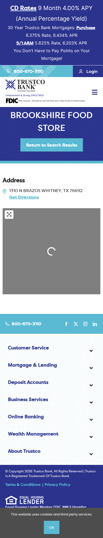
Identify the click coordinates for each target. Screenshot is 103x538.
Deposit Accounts (28, 382)
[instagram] (85, 324)
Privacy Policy (57, 484)
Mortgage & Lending (32, 365)
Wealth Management (33, 433)
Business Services (28, 399)
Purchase (85, 27)
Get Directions (24, 197)
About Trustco (24, 451)
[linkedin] (95, 324)
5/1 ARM (25, 43)
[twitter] (76, 324)
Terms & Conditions (22, 484)
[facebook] (66, 324)
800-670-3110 (28, 71)
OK (51, 527)
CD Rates (23, 8)
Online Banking (26, 416)
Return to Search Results (51, 145)
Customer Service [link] (28, 347)
